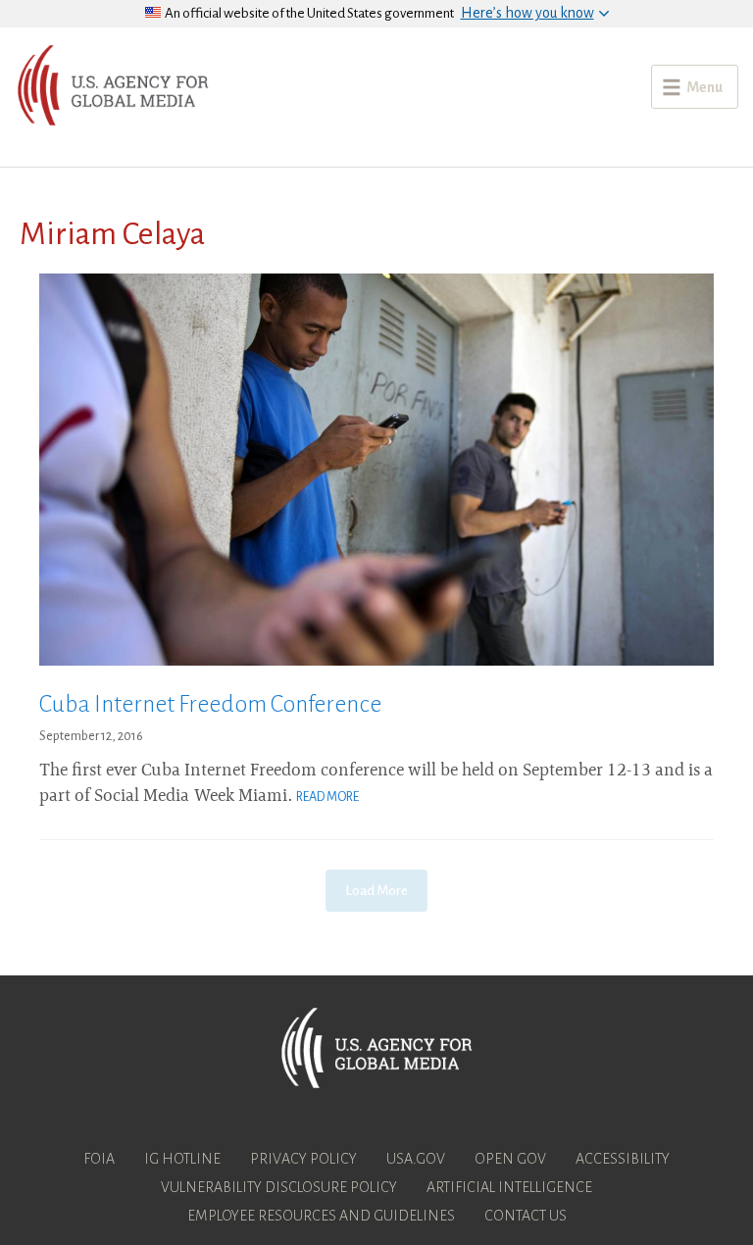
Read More (327, 797)
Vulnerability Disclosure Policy (279, 1187)
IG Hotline (182, 1159)
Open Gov (510, 1159)
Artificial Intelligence (509, 1187)
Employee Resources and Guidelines (321, 1215)
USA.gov (415, 1159)
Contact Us (525, 1215)
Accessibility (623, 1159)
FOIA (99, 1159)
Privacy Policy (303, 1159)
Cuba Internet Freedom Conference (210, 704)
